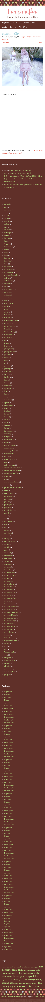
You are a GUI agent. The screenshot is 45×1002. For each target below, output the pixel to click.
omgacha (7, 476)
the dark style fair (9, 587)
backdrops (7, 233)
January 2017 (8, 779)
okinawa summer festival (12, 471)
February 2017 (8, 776)
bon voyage (7, 258)
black (28, 967)
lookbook (7, 425)
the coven (7, 578)
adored (4, 967)
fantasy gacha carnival (11, 320)
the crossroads (9, 581)
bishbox (6, 235)
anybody (6, 221)
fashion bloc (8, 323)
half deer (25, 973)
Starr (5, 173)
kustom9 (7, 417)
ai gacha (6, 216)
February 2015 (8, 845)
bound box (7, 261)
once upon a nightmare (11, 482)
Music (4, 27)
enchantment (8, 303)
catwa (35, 966)
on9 (5, 479)
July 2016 (7, 796)
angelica (12, 966)
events (6, 312)
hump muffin (22, 10)
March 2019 (8, 706)
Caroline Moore (39, 996)
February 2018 (8, 743)
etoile (6, 309)
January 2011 (8, 935)
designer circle (9, 289)
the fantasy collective (10, 598)
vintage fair (7, 658)
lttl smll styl (7, 434)
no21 (5, 462)
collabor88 (7, 267)
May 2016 (7, 802)
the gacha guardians (10, 607)
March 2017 (8, 774)
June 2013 (7, 901)
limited (6, 422)
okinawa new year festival (12, 468)
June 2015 (7, 833)
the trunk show (9, 632)
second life (7, 983)
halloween (30, 973)
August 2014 (8, 862)
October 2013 (8, 890)
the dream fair (8, 590)
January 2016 (8, 813)
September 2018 (9, 723)
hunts (6, 394)
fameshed (7, 315)
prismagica (7, 507)
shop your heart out (10, 541)
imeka (36, 973)
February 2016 (8, 811)
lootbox (6, 428)
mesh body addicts (10, 451)
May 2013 (7, 904)
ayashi (24, 967)
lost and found (8, 431)
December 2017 (9, 748)
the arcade (7, 567)
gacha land (7, 354)
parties (6, 490)
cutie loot (7, 278)
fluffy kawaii (8, 337)
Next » (41, 42)
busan (6, 264)
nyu (19, 980)
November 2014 (9, 853)
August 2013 (8, 896)
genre (6, 360)
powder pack (8, 505)
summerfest (8, 558)
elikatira (20, 970)
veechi (26, 986)
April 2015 (7, 839)
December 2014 (9, 850)
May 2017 (7, 768)
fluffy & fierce (8, 335)
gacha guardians (9, 352)
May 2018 (7, 734)
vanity (6, 655)
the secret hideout (10, 626)
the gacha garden (9, 604)
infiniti (4, 977)
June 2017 (7, 765)
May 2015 (7, 836)
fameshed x (8, 318)
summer (29, 983)
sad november (8, 522)
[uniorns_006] (22, 86)
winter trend (8, 669)
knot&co (7, 411)
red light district (9, 510)
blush (6, 252)
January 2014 (8, 881)
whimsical (7, 666)
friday (19, 973)
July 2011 (7, 918)
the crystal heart (9, 584)
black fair (7, 238)
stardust (23, 983)
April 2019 (7, 703)
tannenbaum (8, 564)
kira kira (6, 408)
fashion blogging (9, 326)
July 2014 (7, 864)
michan (35, 976)
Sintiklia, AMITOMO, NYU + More (20, 170)
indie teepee (8, 400)
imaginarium (8, 397)
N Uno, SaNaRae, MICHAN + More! (31, 176)
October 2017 (8, 754)
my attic (6, 456)
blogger (6, 244)
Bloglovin (5, 23)
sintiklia (15, 983)
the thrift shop (8, 629)
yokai (37, 986)
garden (6, 357)
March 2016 (8, 808)
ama (7, 967)
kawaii (10, 976)
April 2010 (7, 947)
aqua (5, 227)
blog (5, 241)
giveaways (7, 369)
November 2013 (9, 887)
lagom (16, 977)
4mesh (6, 213)
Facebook (16, 23)
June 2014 (7, 867)
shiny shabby (8, 533)
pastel (22, 980)
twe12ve (6, 643)
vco (21, 986)
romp (6, 516)
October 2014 (8, 856)
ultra (5, 649)
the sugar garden (11, 986)
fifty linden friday (9, 332)
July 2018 (7, 728)
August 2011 (8, 915)
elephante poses (9, 969)
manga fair (7, 437)
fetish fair (7, 329)
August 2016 (8, 794)
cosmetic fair (8, 269)
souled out (7, 553)
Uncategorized (9, 652)
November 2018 (9, 717)
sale (5, 524)
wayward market (9, 660)
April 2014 (7, 873)
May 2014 (7, 870)
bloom (6, 250)
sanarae (6, 530)
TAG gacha (7, 561)
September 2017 (9, 757)
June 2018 (7, 731)
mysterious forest (10, 459)
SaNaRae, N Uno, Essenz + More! (20, 173)
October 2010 (8, 944)
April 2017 (7, 771)
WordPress (23, 27)
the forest (7, 601)
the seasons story (9, 621)
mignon (4, 980)
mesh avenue (8, 448)
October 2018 (8, 720)
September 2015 (9, 825)
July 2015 (7, 830)
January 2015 (8, 847)
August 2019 (8, 692)
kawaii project (8, 405)
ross (5, 519)
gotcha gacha (8, 371)
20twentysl (7, 210)
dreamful (7, 298)
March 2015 (8, 842)
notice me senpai (9, 465)
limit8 (6, 420)
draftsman (7, 295)
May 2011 (7, 924)
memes (6, 442)
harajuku (7, 383)
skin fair (6, 547)
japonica (6, 403)
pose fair (7, 502)
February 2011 (8, 932)
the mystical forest (10, 615)
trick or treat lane (9, 638)
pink (27, 979)
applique (7, 224)
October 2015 (8, 822)
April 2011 (7, 927)
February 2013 (8, 913)
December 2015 (9, 816)
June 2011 (7, 921)
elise (24, 970)
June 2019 (7, 697)
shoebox (6, 536)
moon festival (8, 454)
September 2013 (9, 893)
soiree (6, 550)
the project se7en (9, 618)
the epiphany (8, 595)
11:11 (5, 207)
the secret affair (9, 624)
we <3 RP (7, 663)
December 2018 (9, 714)
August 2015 (8, 828)
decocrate (7, 284)
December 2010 (9, 938)
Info (33, 23)
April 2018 (7, 737)
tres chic (7, 635)
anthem (6, 218)
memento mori (9, 439)
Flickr (26, 23)
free (5, 340)
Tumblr (13, 27)
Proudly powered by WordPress (11, 996)
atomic (19, 967)
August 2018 (8, 726)
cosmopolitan (8, 272)
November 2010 (9, 941)
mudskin (14, 979)
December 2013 (9, 884)
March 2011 (7, 929)
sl (19, 983)
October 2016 (8, 788)
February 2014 (8, 879)
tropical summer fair (10, 641)
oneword (7, 485)
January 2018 (8, 745)
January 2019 (8, 711)
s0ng (39, 979)
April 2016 (7, 805)
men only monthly (10, 445)
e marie (29, 970)
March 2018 (8, 740)
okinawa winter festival (11, 473)
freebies (6, 343)
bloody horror (8, 247)
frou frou (7, 346)
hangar (6, 380)
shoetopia (7, 539)
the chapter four (9, 573)
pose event (7, 499)
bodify (6, 255)
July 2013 (7, 898)
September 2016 (9, 791)
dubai (6, 301)
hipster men (8, 388)
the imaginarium (9, 609)
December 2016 (9, 782)
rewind (6, 513)
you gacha (7, 675)
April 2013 (7, 907)
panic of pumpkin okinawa (12, 488)
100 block (7, 204)
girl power (7, 366)
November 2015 (9, 819)
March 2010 (8, 949)
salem (6, 527)
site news (7, 544)
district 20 (7, 292)
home (6, 391)
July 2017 (7, 762)
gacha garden (8, 349)
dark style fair (8, 281)
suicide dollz (8, 556)
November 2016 (9, 785)
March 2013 (8, 910)
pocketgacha (8, 496)
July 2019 (7, 694)
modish (9, 980)
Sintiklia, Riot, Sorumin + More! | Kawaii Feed (18, 185)
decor (6, 286)
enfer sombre (36, 970)
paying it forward (9, 493)
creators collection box (11, 275)
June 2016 (7, 799)
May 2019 (7, 700)
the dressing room (10, 592)
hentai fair (7, 386)
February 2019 (8, 709)
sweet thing (37, 983)
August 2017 (8, 760)
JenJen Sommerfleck (10, 176)
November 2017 (9, 751)
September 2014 (9, 859)
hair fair (6, 374)
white (32, 986)
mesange (27, 976)
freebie (14, 973)
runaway (33, 979)
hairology (7, 377)
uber (5, 646)
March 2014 (8, 876)
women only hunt (9, 672)
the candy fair (8, 570)
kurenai (6, 414)
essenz (5, 973)
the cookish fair (9, 575)
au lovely (7, 230)
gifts (5, 363)
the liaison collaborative (11, 612)
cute (41, 966)
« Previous (6, 42)
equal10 (6, 306)
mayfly (20, 977)
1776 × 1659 (26, 37)
